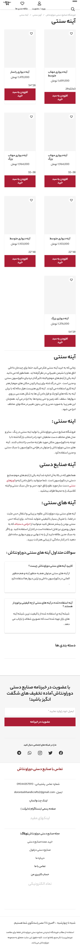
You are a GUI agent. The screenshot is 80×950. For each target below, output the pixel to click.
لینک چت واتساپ (38, 801)
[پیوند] (57, 4)
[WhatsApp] (29, 753)
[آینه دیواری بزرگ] (60, 298)
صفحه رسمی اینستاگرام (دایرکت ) (38, 809)
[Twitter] (50, 753)
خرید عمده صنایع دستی (40, 842)
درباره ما (40, 858)
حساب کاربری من (40, 875)
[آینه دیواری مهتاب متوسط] (60, 52)
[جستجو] (73, 9)
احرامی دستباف (22, 524)
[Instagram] (40, 753)
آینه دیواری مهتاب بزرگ (57, 157)
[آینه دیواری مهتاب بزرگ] (60, 135)
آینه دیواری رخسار (20, 72)
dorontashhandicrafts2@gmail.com (34, 792)
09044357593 (25, 784)
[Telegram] (19, 753)
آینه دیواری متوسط (60, 239)
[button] (71, 33)
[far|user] (38, 3)
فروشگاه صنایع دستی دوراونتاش (61, 15)
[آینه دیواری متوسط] (60, 218)
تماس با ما (40, 866)
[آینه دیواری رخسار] (20, 52)
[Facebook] (61, 753)
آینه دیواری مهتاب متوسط (57, 74)
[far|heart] (21, 3)
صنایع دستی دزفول (40, 850)
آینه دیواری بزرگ (60, 319)
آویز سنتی (37, 15)
